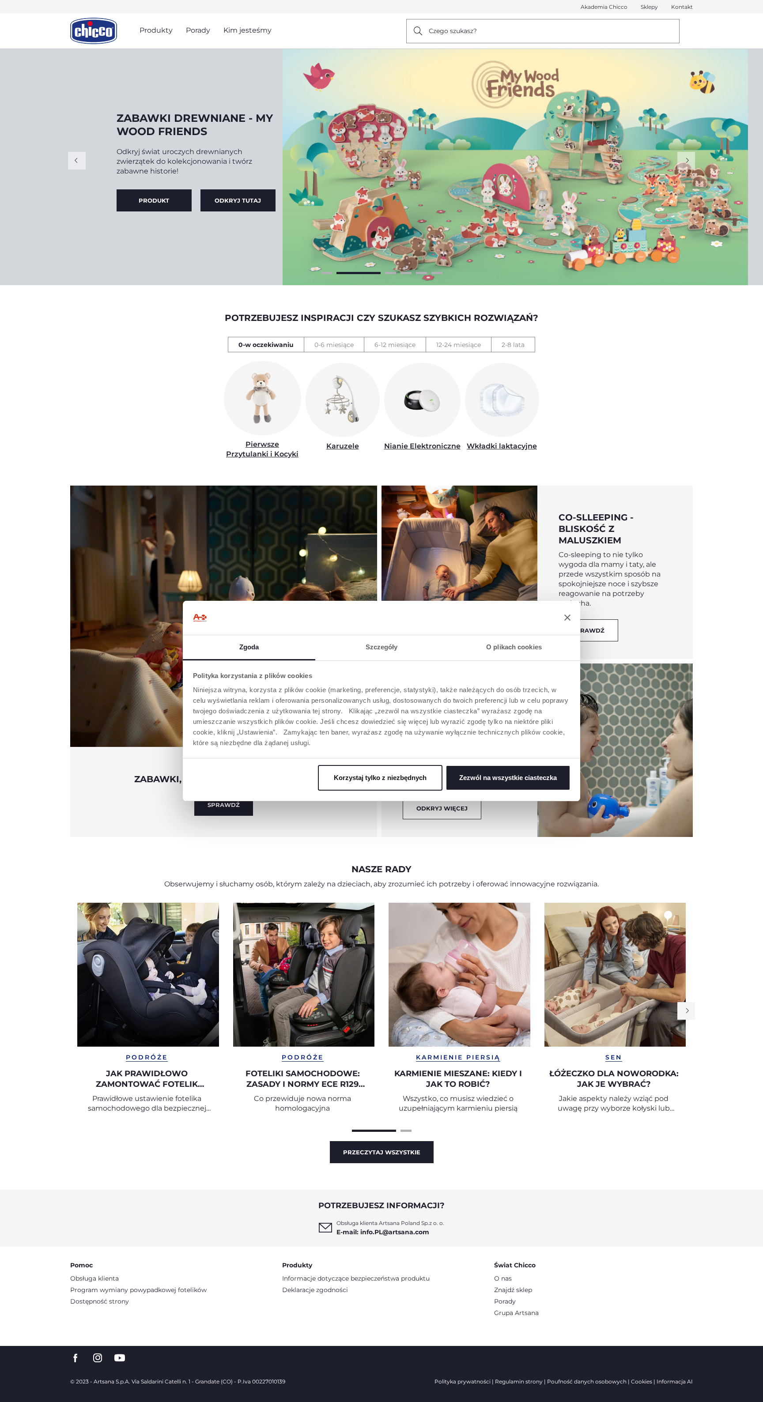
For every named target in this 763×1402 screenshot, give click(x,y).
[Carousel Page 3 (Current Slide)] (374, 273)
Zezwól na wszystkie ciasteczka (508, 777)
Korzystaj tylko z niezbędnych (380, 777)
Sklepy (649, 7)
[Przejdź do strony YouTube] (119, 1358)
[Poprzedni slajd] (77, 161)
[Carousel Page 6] (436, 273)
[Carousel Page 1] (326, 273)
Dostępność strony (99, 1301)
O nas (503, 1278)
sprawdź (588, 630)
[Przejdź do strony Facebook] (75, 1358)
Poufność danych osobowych (587, 1381)
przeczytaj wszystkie (381, 1152)
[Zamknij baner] (567, 618)
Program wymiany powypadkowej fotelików (138, 1290)
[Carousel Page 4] (406, 273)
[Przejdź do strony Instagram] (97, 1358)
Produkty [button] (156, 30)
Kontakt (682, 7)
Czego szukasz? (453, 31)
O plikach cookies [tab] (514, 647)
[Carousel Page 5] (421, 273)
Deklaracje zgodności (315, 1290)
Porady (505, 1301)
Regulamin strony (519, 1381)
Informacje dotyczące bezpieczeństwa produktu (356, 1278)
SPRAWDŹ (224, 804)
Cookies (641, 1381)
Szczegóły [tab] (382, 647)
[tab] (266, 344)
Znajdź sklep (513, 1290)
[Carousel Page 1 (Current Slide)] (374, 1131)
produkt (238, 200)
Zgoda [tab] (249, 647)
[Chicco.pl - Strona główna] (93, 31)
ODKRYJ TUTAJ (154, 200)
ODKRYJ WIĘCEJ (442, 808)
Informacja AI (675, 1381)
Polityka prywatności (462, 1381)
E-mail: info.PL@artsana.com (382, 1232)
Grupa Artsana (516, 1313)
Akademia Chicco (604, 7)
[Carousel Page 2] (342, 273)
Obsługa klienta (94, 1278)
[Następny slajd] (686, 161)
